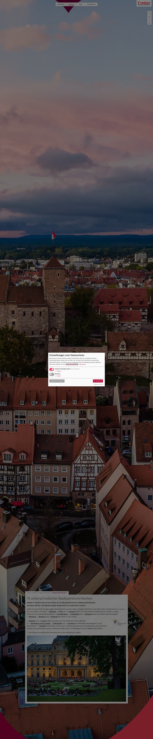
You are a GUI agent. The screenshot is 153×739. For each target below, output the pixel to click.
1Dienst (58, 371)
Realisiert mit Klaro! (98, 384)
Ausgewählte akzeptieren (57, 381)
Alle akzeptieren (97, 381)
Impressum (82, 364)
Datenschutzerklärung (72, 364)
